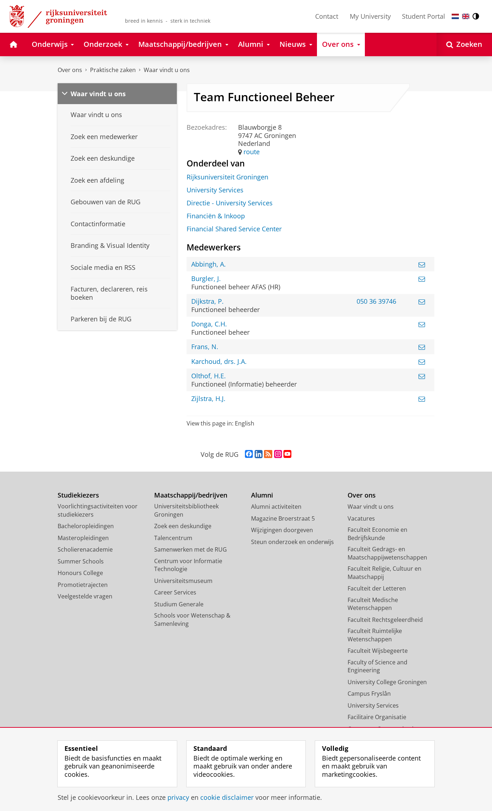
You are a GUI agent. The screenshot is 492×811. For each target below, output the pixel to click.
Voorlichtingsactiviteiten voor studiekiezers (98, 510)
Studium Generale (178, 604)
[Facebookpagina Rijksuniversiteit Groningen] (249, 454)
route (251, 152)
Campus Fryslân (369, 694)
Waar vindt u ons (167, 70)
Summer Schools (81, 561)
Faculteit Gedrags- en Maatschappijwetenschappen (387, 553)
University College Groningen (387, 682)
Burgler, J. (206, 279)
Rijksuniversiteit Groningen (227, 177)
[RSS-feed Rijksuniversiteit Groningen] (268, 454)
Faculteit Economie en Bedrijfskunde (377, 534)
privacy (178, 797)
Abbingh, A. (208, 264)
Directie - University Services (230, 203)
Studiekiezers (78, 495)
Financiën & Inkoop (216, 216)
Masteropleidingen (83, 538)
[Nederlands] (455, 16)
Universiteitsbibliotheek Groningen (186, 510)
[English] (465, 16)
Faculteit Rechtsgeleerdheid (385, 620)
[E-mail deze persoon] (422, 264)
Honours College (80, 573)
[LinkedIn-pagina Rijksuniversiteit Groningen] (259, 454)
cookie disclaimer (227, 797)
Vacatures (361, 518)
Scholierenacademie (85, 549)
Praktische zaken (113, 70)
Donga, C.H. (209, 324)
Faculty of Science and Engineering (377, 666)
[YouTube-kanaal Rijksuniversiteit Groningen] (287, 454)
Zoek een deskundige (182, 526)
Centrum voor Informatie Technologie (188, 565)
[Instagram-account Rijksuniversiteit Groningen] (278, 454)
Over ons (70, 70)
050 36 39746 (376, 301)
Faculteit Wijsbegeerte (378, 651)
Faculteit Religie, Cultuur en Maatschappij (384, 573)
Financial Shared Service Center (234, 229)
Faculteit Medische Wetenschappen (373, 604)
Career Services (175, 592)
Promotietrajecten (83, 585)
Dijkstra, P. (207, 301)
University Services (215, 190)
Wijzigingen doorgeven (282, 530)
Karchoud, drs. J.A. (219, 361)
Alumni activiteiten (276, 507)
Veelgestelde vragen (85, 596)
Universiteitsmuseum (183, 581)
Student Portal (423, 16)
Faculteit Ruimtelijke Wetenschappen (375, 635)
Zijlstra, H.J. (208, 399)
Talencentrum (173, 538)
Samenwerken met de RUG (190, 549)
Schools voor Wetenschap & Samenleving (192, 619)
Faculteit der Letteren (377, 588)
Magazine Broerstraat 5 (283, 518)
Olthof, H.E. (208, 376)
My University (370, 16)
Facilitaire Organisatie (377, 717)
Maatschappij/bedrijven (190, 495)
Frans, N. (204, 347)
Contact (326, 16)
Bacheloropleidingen (86, 526)
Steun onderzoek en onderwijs (292, 542)
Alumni (262, 495)
